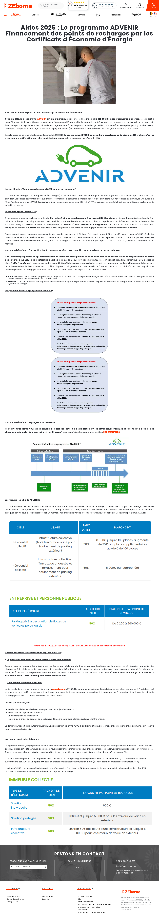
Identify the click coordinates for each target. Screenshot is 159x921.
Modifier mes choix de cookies (91, 912)
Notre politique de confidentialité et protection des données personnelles (94, 907)
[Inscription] (44, 867)
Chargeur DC (12, 902)
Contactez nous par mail (126, 866)
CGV (79, 899)
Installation (47, 896)
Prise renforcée (14, 896)
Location (46, 899)
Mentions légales (85, 902)
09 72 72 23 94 (127, 873)
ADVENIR (41, 118)
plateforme (58, 689)
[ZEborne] (17, 5)
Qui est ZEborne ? (85, 896)
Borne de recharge (15, 899)
